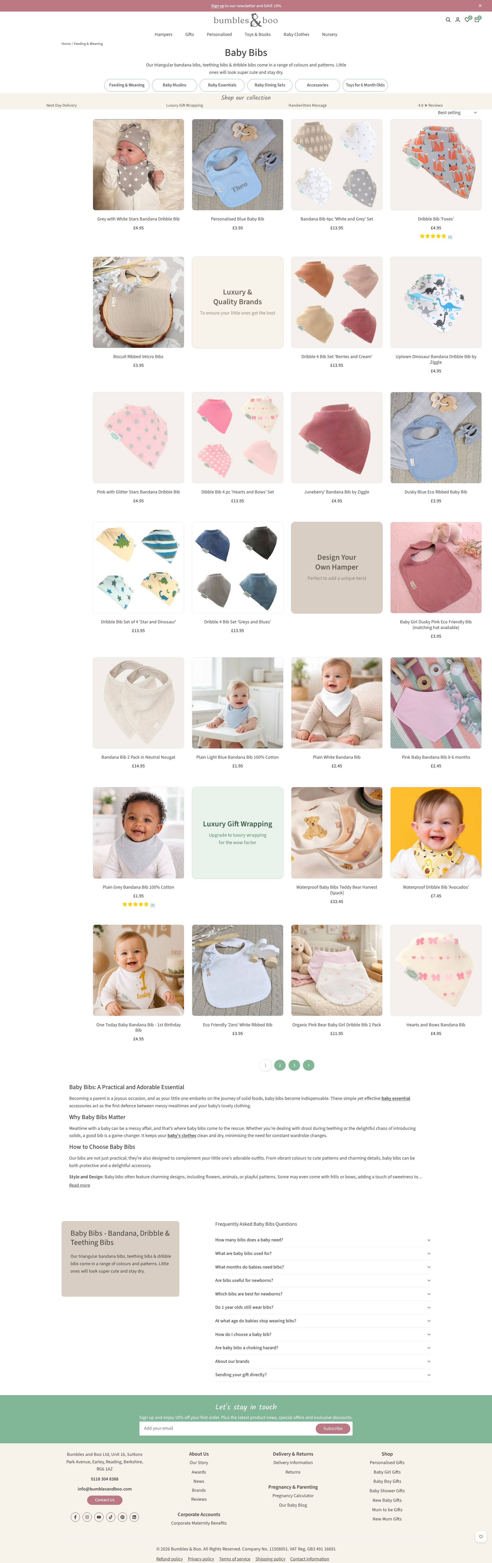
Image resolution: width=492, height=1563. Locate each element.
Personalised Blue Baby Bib (237, 219)
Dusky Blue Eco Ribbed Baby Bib (436, 492)
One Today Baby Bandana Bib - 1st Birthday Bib (138, 1027)
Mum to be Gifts (387, 1510)
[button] (99, 128)
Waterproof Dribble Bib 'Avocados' (436, 887)
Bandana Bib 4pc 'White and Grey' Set (337, 219)
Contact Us (105, 1500)
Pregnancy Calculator (293, 1496)
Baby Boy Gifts (387, 1482)
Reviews (199, 1500)
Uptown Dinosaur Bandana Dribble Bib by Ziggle (436, 359)
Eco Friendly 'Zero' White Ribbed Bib (237, 1025)
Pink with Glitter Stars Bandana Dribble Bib (138, 492)
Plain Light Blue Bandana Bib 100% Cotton (237, 757)
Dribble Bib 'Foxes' (436, 219)
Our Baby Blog (293, 1505)
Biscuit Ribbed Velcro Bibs (138, 357)
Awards (199, 1472)
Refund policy (169, 1559)
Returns (293, 1472)
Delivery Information (293, 1463)
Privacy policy (201, 1559)
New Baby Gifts (387, 1501)
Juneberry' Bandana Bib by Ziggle (336, 492)
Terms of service (234, 1559)
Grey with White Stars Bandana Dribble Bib (138, 219)
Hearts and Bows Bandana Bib (435, 1025)
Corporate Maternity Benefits (199, 1523)
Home (66, 43)
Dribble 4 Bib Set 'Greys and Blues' (237, 622)
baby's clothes (182, 1135)
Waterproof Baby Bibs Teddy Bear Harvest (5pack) (336, 890)
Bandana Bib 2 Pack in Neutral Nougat (138, 757)
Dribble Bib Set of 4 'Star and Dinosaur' (138, 622)
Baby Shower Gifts (387, 1491)
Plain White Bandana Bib (337, 757)
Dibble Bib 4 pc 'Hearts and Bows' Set (237, 492)
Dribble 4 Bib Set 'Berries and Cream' (336, 357)
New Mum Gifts (387, 1519)
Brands (199, 1491)
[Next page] (308, 1065)
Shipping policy (270, 1559)
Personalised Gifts (387, 1463)
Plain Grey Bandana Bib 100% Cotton (138, 887)
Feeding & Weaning (88, 43)
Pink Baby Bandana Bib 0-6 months (436, 757)
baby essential (396, 1098)
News (198, 1482)
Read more (79, 1185)
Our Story (199, 1463)
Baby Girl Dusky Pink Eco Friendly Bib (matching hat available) (436, 624)
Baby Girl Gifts (387, 1472)
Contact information (309, 1559)
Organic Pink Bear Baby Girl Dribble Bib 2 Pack (336, 1025)
